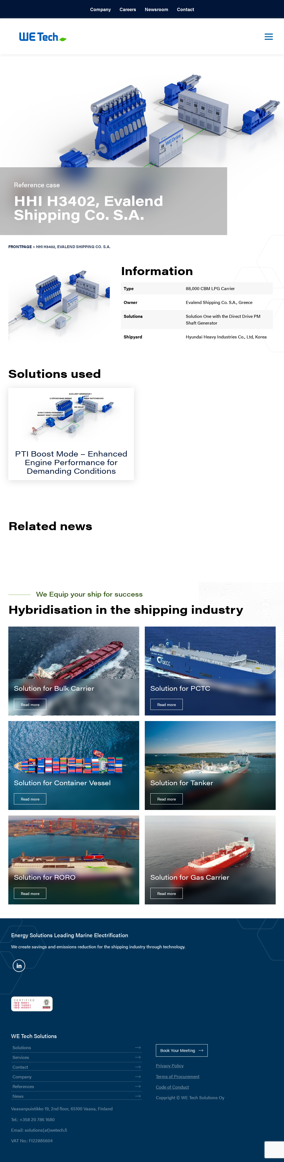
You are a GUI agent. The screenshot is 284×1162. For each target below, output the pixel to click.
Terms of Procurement (177, 1076)
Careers (128, 9)
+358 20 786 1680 (37, 1119)
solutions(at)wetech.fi (46, 1130)
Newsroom (156, 9)
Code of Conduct (172, 1087)
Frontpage (20, 246)
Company (100, 9)
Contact (185, 9)
